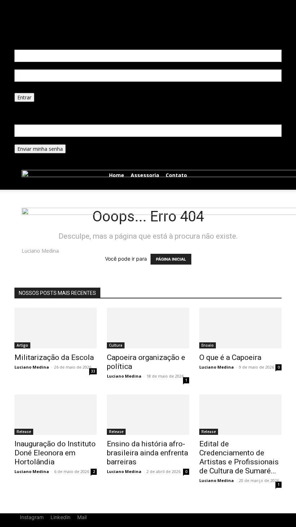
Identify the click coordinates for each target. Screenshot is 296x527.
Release (24, 431)
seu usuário (28, 65)
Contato (176, 175)
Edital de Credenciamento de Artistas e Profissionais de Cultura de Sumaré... (239, 457)
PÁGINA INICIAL (171, 259)
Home (116, 175)
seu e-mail (26, 140)
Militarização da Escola (54, 357)
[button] (81, 3)
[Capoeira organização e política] (148, 328)
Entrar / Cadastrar (48, 9)
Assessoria (145, 175)
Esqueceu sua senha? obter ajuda (53, 105)
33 (93, 371)
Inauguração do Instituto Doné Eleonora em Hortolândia (55, 453)
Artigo (22, 345)
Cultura (115, 345)
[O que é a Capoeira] (240, 328)
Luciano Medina (31, 367)
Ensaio (207, 345)
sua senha (26, 89)
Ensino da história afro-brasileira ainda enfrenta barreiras (147, 453)
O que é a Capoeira (230, 357)
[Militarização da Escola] (55, 328)
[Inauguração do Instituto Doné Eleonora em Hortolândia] (55, 415)
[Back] (90, 3)
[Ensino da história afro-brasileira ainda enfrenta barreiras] (148, 415)
